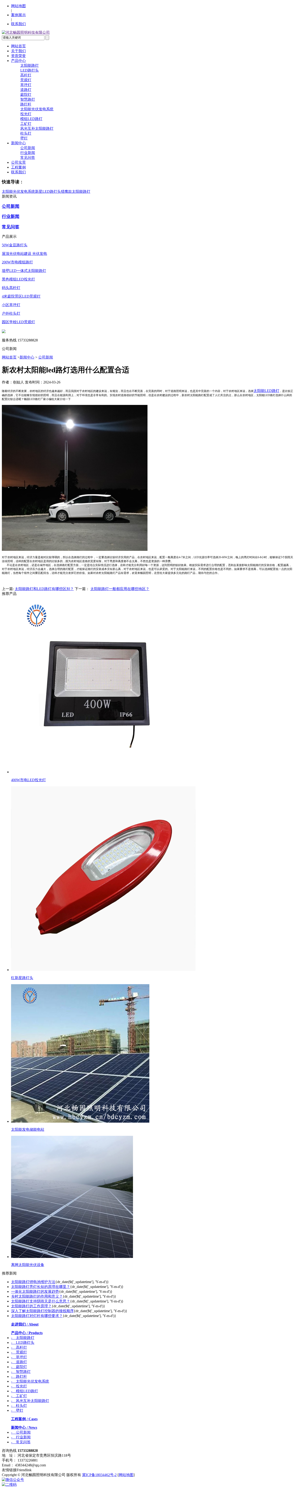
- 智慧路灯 (21, 1372)
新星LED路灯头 (48, 191)
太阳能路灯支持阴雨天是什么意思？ (40, 1301)
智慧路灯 (27, 99)
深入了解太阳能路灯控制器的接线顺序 (42, 1311)
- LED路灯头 (22, 1342)
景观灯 (25, 80)
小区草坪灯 (11, 305)
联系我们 (18, 24)
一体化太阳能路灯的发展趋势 (35, 1291)
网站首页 (18, 46)
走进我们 (24, 1324)
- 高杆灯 (19, 1347)
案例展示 (18, 15)
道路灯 (25, 90)
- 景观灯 (19, 1352)
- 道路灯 (19, 1362)
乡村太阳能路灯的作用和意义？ (37, 1296)
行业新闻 (27, 153)
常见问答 (27, 158)
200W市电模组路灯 (17, 262)
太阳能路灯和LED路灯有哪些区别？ (44, 589)
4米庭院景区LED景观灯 (21, 296)
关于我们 (18, 51)
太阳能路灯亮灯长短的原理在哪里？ (40, 1287)
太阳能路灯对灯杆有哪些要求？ (37, 1316)
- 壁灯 (17, 1410)
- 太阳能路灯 (22, 1338)
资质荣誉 (18, 56)
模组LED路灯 (31, 119)
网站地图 (18, 6)
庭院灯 (25, 94)
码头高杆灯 (11, 288)
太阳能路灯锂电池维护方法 (33, 1282)
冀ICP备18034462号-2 (99, 1475)
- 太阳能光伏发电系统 (30, 1381)
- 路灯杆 (19, 1376)
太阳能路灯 (29, 65)
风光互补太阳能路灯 (36, 128)
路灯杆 (25, 104)
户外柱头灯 (11, 313)
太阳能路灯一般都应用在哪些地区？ (119, 589)
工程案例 (18, 167)
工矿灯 (25, 124)
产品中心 (18, 61)
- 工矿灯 (19, 1396)
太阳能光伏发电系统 (36, 109)
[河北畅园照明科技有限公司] (26, 32)
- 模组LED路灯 (24, 1391)
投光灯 (25, 114)
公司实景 (18, 162)
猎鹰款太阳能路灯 (75, 191)
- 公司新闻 (21, 1432)
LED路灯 (272, 391)
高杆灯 (25, 75)
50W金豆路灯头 (14, 245)
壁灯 (24, 138)
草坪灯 (25, 85)
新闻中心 (18, 143)
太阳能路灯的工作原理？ (31, 1306)
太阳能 (259, 391)
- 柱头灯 (19, 1406)
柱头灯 (25, 133)
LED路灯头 (29, 70)
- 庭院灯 (19, 1367)
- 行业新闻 (21, 1437)
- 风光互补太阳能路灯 (30, 1401)
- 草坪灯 (19, 1357)
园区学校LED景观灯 (18, 322)
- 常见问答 (21, 1442)
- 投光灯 (19, 1386)
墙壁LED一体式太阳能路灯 (24, 271)
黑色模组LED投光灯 (18, 279)
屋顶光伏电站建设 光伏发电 (24, 254)
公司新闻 (27, 148)
